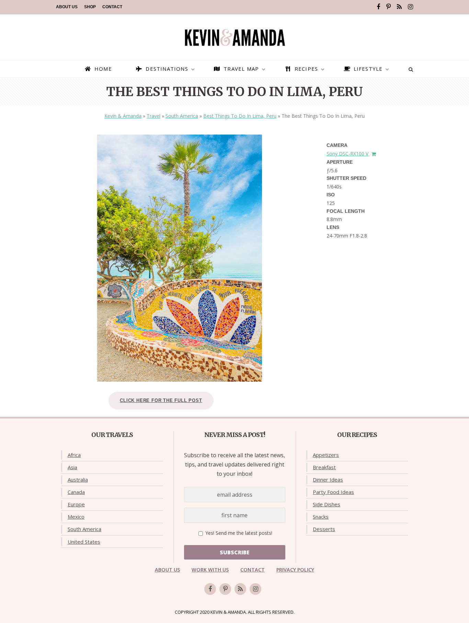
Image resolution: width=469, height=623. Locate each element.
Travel (153, 116)
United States (84, 541)
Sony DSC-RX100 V (348, 153)
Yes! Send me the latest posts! (238, 533)
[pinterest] (388, 6)
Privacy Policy (295, 569)
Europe (76, 504)
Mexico (76, 516)
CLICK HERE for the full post (161, 400)
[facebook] (378, 6)
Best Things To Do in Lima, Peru (239, 116)
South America (181, 116)
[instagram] (410, 6)
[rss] (399, 6)
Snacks (321, 516)
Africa (74, 454)
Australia (78, 479)
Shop (90, 6)
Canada (76, 491)
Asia (72, 467)
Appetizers (326, 454)
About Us (67, 6)
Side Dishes (326, 504)
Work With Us (210, 569)
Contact (112, 6)
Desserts (324, 529)
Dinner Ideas (328, 479)
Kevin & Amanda (122, 116)
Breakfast (324, 467)
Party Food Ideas (333, 491)
